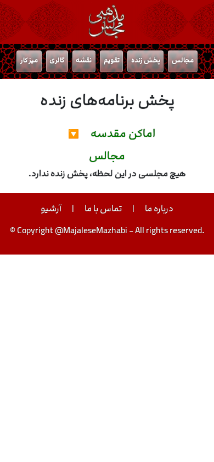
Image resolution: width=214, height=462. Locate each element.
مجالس (183, 60)
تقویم (112, 60)
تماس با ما (103, 208)
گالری (56, 60)
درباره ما (159, 208)
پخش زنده (145, 60)
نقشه (84, 60)
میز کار (29, 60)
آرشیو (51, 208)
